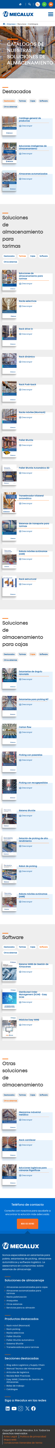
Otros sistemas (10, 107)
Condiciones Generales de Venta (23, 1443)
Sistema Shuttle (14, 1344)
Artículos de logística (17, 1372)
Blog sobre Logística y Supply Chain (25, 1365)
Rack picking (13, 1329)
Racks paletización (16, 1297)
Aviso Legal (10, 1437)
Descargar (27, 126)
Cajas (32, 101)
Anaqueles (12, 1301)
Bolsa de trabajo (15, 1386)
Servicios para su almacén (20, 1308)
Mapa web (10, 1440)
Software (44, 101)
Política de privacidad (33, 1437)
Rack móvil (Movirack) (18, 1326)
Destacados (9, 101)
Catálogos (12, 1389)
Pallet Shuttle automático (20, 1340)
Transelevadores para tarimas (22, 1347)
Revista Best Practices (18, 1376)
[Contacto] (51, 4)
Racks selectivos (15, 1333)
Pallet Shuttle (13, 1337)
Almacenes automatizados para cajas (27, 1287)
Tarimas (22, 101)
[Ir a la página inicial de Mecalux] (4, 24)
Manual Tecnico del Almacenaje (23, 1369)
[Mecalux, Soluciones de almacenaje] (18, 17)
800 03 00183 (27, 1224)
